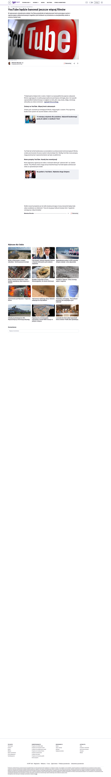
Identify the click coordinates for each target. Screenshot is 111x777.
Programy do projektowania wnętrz (39, 749)
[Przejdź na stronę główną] (9, 3)
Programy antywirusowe (37, 752)
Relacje (81, 752)
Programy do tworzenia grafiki (38, 756)
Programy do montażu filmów (38, 751)
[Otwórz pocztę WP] (86, 2)
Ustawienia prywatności (77, 763)
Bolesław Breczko (16, 63)
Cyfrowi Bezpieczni (11, 754)
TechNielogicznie (11, 756)
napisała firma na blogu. (51, 102)
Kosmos (35, 2)
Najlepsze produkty (60, 751)
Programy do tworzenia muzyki (38, 747)
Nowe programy (35, 757)
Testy (81, 746)
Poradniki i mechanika (84, 747)
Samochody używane (84, 749)
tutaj (36, 773)
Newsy (57, 746)
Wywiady (82, 751)
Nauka (43, 2)
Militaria (49, 2)
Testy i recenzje (59, 747)
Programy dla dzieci (36, 754)
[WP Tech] (17, 2)
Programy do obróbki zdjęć (37, 746)
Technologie (25, 2)
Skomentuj (68, 63)
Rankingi (57, 749)
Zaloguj (96, 2)
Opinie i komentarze (59, 2)
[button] (91, 2)
